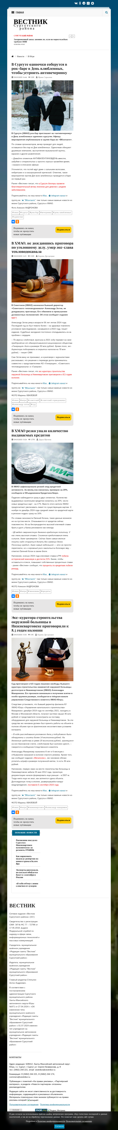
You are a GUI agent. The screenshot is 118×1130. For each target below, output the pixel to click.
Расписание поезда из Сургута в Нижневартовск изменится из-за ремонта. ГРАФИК (26, 845)
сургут (25, 213)
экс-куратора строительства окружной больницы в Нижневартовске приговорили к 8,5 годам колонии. (42, 374)
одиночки (18, 217)
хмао (16, 213)
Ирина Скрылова (45, 77)
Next (73, 36)
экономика (34, 591)
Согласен (59, 1126)
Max (45, 195)
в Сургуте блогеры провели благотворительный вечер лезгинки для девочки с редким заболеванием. (39, 186)
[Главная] (13, 57)
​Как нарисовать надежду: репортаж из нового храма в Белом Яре (27, 860)
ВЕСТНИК (30, 22)
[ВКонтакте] (13, 221)
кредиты (46, 591)
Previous (70, 36)
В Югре (17, 36)
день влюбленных (63, 213)
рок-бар (35, 213)
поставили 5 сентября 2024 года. (43, 785)
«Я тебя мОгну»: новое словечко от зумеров (27, 884)
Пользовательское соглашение (24, 1104)
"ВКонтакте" (30, 200)
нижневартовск (36, 808)
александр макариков (57, 808)
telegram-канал (58, 195)
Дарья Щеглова (45, 440)
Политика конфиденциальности (55, 1104)
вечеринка (46, 213)
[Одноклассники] (17, 221)
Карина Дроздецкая (46, 256)
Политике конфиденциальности (51, 1121)
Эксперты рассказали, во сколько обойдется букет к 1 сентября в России (27, 874)
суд (34, 405)
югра (24, 400)
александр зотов (21, 405)
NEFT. (14, 318)
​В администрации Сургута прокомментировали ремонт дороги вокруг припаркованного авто (40, 40)
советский (34, 400)
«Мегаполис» (39, 758)
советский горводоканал (53, 400)
